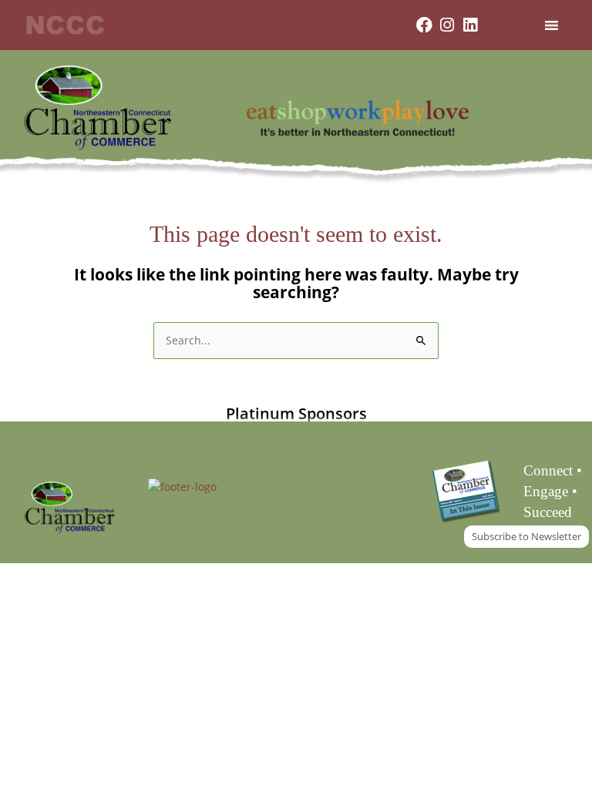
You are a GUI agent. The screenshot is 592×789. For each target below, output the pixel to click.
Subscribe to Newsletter (526, 536)
